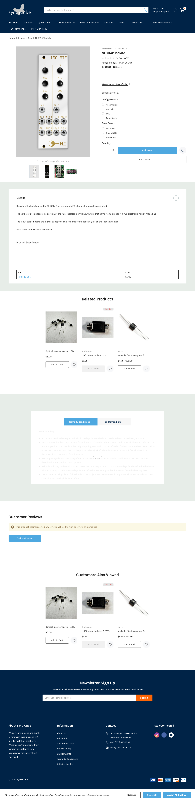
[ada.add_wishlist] (74, 364)
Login (156, 11)
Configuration (110, 99)
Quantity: (106, 143)
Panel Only (111, 118)
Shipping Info (64, 753)
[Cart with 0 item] (182, 10)
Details (20, 197)
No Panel (110, 128)
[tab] (97, 253)
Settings (131, 795)
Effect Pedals (65, 22)
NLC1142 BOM (25, 276)
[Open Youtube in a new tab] (171, 735)
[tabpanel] (61, 338)
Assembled (112, 104)
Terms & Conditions (79, 421)
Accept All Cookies (176, 795)
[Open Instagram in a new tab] (156, 735)
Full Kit (110, 109)
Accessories (138, 22)
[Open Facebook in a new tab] (164, 735)
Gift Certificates (65, 764)
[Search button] (145, 10)
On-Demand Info (113, 421)
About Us (62, 733)
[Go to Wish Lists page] (175, 10)
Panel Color (108, 123)
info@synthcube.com (121, 747)
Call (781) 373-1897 (120, 742)
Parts (121, 22)
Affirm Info (62, 738)
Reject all (152, 795)
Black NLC (111, 133)
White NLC (111, 137)
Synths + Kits (44, 22)
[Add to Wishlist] (182, 150)
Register (165, 11)
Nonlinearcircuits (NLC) (114, 48)
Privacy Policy (64, 748)
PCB (108, 113)
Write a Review (25, 538)
